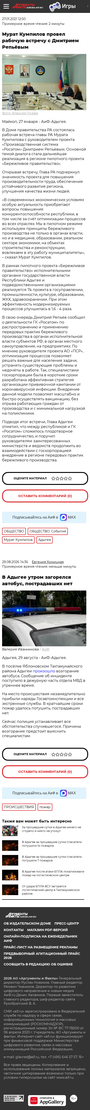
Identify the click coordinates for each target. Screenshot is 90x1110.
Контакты (14, 930)
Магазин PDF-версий (47, 930)
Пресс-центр (66, 923)
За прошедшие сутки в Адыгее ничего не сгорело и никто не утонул (51, 829)
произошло (44, 671)
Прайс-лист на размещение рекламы (41, 947)
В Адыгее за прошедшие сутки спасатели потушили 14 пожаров (52, 843)
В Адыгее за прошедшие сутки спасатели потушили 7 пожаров (52, 858)
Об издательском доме (27, 923)
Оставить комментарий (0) (45, 496)
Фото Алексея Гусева (20, 113)
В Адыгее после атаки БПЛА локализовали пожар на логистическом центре (53, 873)
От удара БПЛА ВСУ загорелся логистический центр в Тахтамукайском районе (51, 889)
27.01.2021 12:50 (14, 19)
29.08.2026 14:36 (15, 562)
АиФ (45, 649)
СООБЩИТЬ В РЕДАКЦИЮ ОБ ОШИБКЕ (38, 964)
